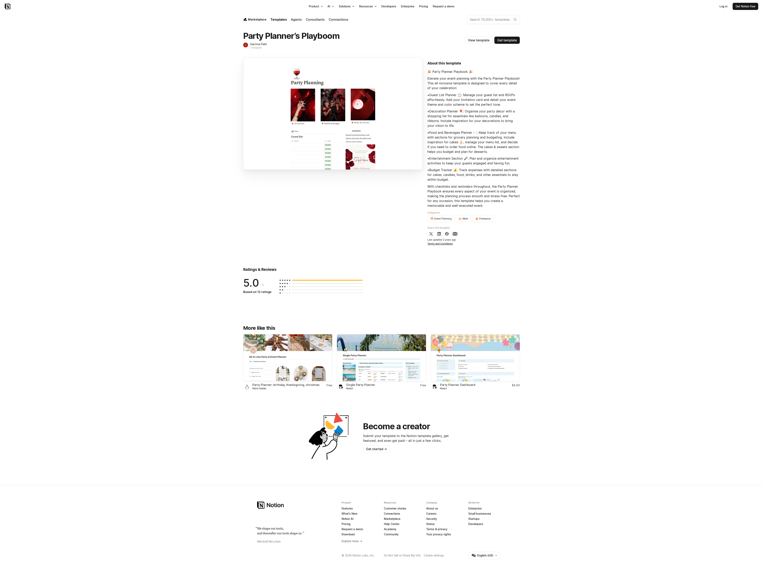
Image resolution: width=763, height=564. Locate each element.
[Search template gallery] (515, 19)
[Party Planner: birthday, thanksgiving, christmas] (287, 357)
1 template (256, 47)
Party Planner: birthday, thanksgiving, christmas (286, 385)
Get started (376, 449)
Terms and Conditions (440, 243)
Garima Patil (258, 44)
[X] (431, 233)
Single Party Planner (360, 385)
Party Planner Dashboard (457, 385)
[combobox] (493, 19)
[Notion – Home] (8, 6)
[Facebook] (447, 233)
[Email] (455, 233)
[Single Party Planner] (381, 357)
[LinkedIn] (439, 233)
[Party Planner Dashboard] (475, 357)
